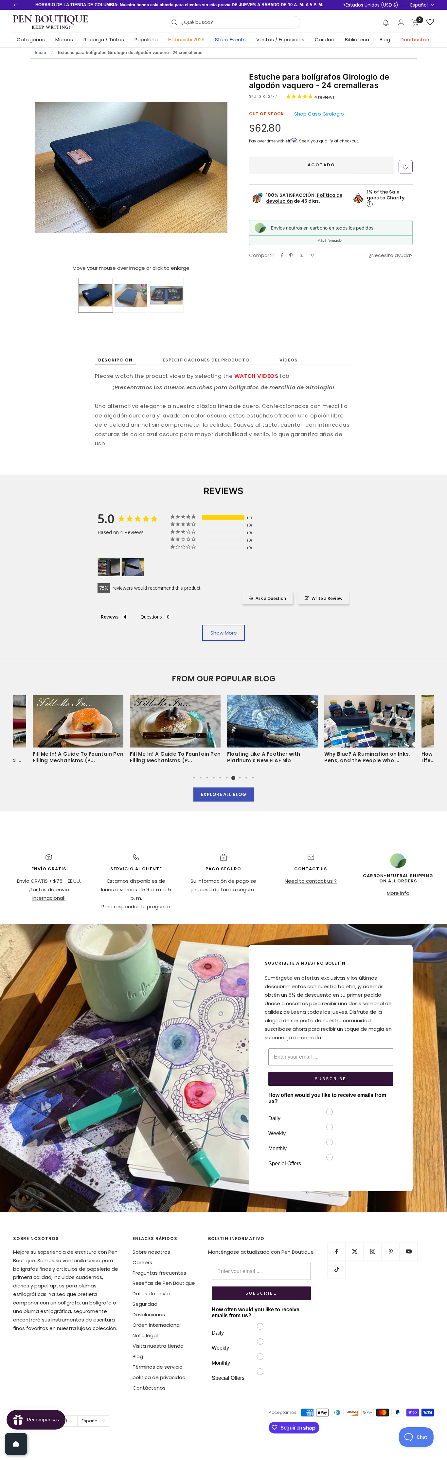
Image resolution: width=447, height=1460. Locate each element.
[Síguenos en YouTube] (409, 1252)
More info (398, 893)
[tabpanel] (272, 731)
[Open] (16, 1444)
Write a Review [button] (327, 598)
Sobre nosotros (151, 1251)
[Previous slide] (41, 168)
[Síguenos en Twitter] (355, 1252)
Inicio (40, 52)
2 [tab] (200, 777)
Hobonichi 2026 (186, 39)
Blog (385, 39)
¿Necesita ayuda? (391, 255)
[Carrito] (415, 22)
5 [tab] (220, 777)
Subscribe (331, 1079)
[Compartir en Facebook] (282, 255)
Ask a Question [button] (271, 598)
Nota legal (145, 1335)
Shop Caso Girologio (319, 113)
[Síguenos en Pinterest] (391, 1252)
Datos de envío (151, 1293)
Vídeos (288, 360)
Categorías (31, 39)
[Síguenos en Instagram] (373, 1252)
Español (419, 5)
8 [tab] (240, 777)
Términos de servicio (158, 1366)
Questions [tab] (151, 617)
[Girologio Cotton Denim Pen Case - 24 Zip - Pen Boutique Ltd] (95, 295)
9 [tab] (246, 777)
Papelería (146, 39)
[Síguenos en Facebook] (337, 1252)
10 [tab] (253, 777)
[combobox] (239, 22)
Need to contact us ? (311, 881)
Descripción (115, 360)
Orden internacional (157, 1324)
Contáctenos (149, 1387)
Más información (330, 240)
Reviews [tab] (109, 617)
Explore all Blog (223, 794)
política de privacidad (159, 1377)
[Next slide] (220, 168)
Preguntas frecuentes (159, 1272)
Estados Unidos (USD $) (372, 5)
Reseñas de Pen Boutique (164, 1283)
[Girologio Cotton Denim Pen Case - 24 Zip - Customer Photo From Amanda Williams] (109, 567)
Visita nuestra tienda (158, 1345)
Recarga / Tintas (103, 39)
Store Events (230, 39)
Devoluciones (149, 1314)
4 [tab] (213, 777)
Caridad (324, 39)
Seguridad (145, 1304)
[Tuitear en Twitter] (301, 255)
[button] (386, 22)
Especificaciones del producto (206, 360)
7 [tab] (233, 777)
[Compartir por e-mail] (312, 255)
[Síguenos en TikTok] (337, 1270)
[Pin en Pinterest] (291, 255)
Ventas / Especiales (280, 39)
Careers (142, 1262)
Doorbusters (416, 39)
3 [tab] (207, 777)
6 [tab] (227, 777)
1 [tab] (194, 777)
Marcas (64, 39)
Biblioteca (357, 39)
